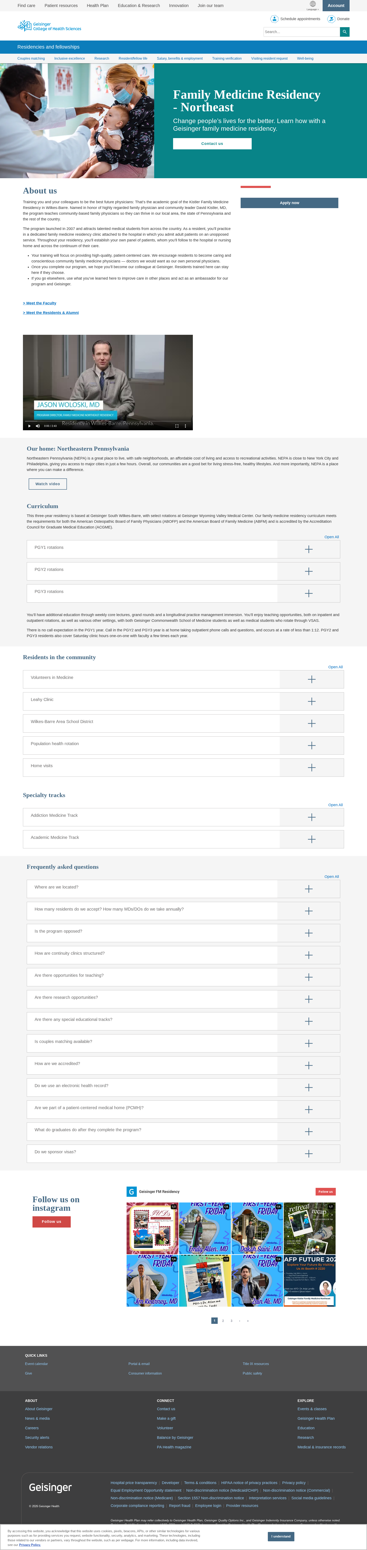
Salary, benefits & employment (180, 58)
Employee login (208, 1506)
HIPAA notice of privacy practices (249, 1483)
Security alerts (37, 1437)
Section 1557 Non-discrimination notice (211, 1498)
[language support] (313, 5)
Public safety (252, 1373)
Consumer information (145, 1373)
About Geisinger (38, 1409)
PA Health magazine (174, 1447)
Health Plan (98, 5)
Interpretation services (268, 1498)
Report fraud (179, 1506)
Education (306, 1428)
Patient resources (61, 5)
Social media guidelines (311, 1498)
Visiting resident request (269, 58)
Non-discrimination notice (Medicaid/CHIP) (222, 1490)
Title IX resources (256, 1364)
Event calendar (36, 1364)
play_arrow (29, 426)
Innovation (179, 5)
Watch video (47, 484)
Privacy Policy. (30, 1545)
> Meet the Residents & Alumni (51, 313)
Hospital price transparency (134, 1483)
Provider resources (242, 1506)
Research (102, 58)
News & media (37, 1418)
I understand (281, 1536)
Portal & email (139, 1364)
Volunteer (165, 1428)
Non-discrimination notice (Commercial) (296, 1490)
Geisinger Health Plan (316, 1418)
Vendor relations (39, 1447)
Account (336, 5)
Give (28, 1373)
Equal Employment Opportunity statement (146, 1490)
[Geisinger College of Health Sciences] (49, 25)
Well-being (305, 58)
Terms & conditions (200, 1483)
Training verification (227, 58)
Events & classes (312, 1409)
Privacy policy (294, 1483)
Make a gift (166, 1418)
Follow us (51, 1221)
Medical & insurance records (322, 1447)
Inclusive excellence (69, 58)
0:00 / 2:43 (50, 426)
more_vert (185, 426)
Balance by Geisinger (175, 1437)
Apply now (289, 203)
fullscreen (176, 426)
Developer (170, 1483)
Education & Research (139, 5)
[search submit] (345, 32)
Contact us (212, 144)
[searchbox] (302, 32)
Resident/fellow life (133, 58)
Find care (26, 5)
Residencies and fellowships (48, 47)
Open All (332, 537)
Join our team (211, 5)
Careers (32, 1428)
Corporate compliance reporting (137, 1506)
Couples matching (31, 58)
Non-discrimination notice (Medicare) (142, 1498)
